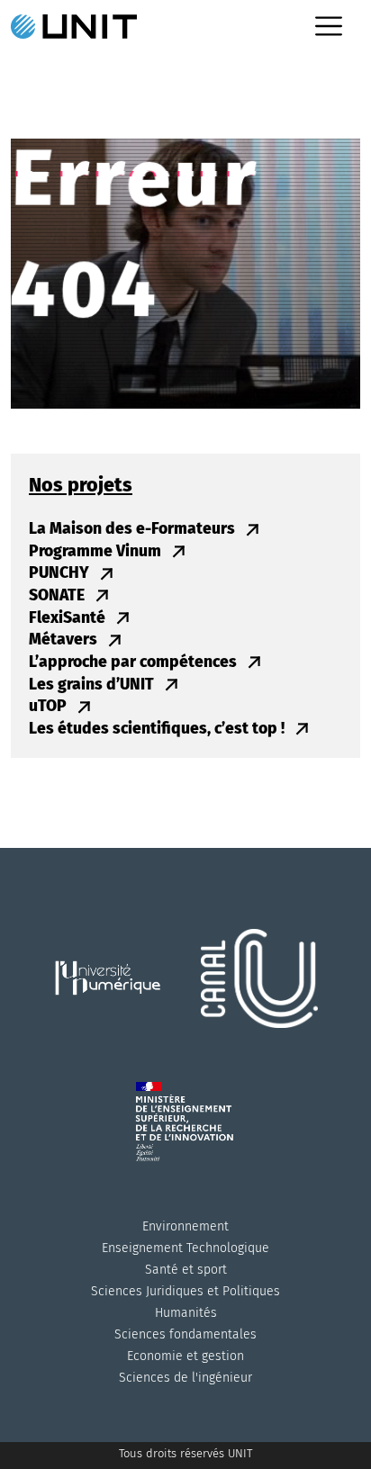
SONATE (58, 595)
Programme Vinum (97, 551)
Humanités (186, 1312)
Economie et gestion (185, 1356)
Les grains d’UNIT (93, 684)
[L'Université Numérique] (113, 1000)
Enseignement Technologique (185, 1248)
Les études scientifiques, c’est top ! (158, 728)
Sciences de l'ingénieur (185, 1377)
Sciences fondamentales (185, 1334)
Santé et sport (186, 1269)
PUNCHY (61, 572)
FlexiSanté (69, 617)
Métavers (65, 639)
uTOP (49, 706)
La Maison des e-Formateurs (134, 528)
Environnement (185, 1226)
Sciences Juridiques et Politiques (185, 1291)
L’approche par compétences (134, 662)
